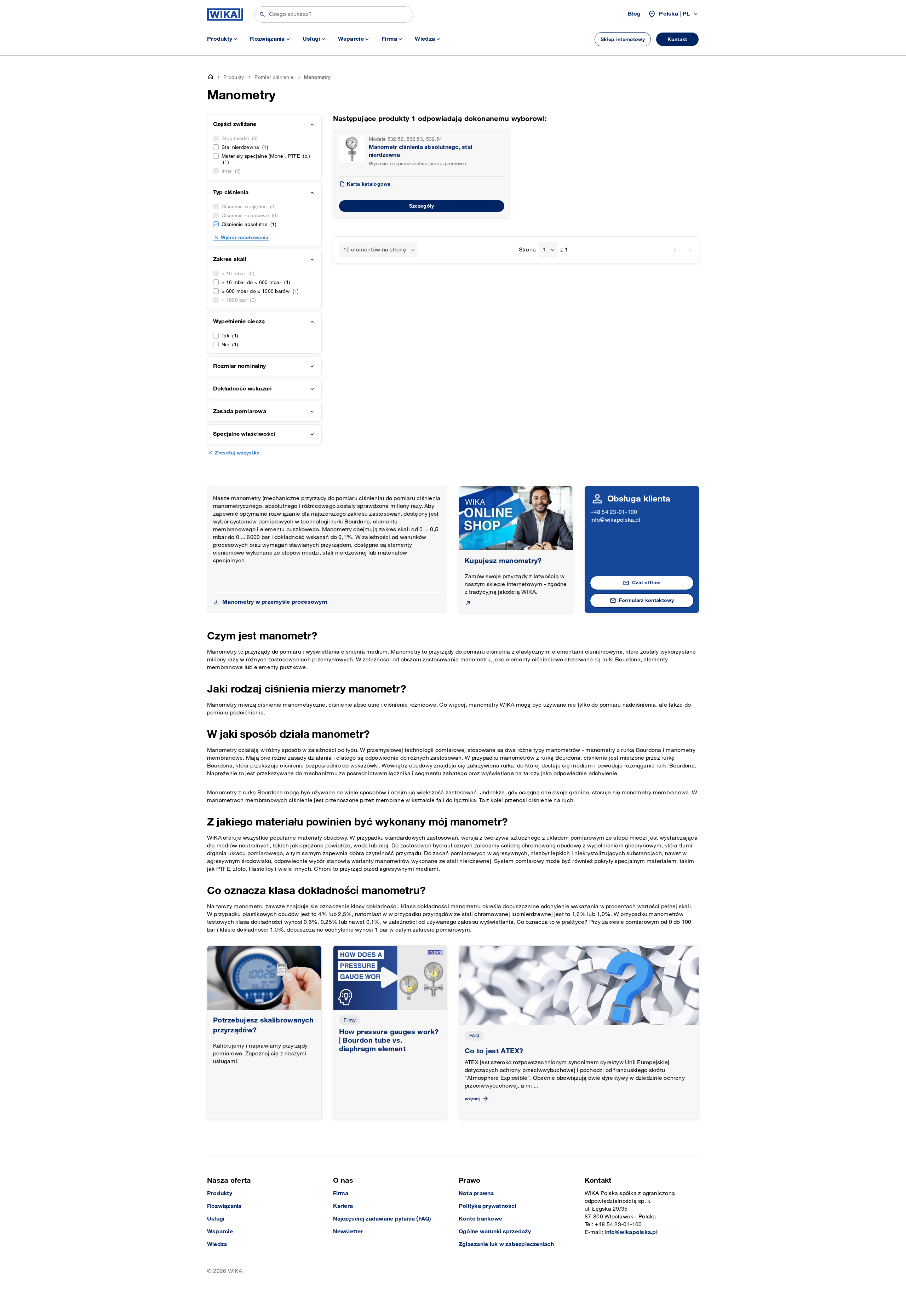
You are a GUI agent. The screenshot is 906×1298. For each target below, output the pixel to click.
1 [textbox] (544, 250)
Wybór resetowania (244, 237)
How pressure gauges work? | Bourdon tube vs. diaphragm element (389, 1040)
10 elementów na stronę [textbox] (374, 250)
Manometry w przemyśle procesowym (274, 602)
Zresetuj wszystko (237, 453)
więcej (473, 1099)
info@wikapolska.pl (615, 520)
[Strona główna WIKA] (225, 14)
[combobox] (378, 250)
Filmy (350, 1020)
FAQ (474, 1036)
